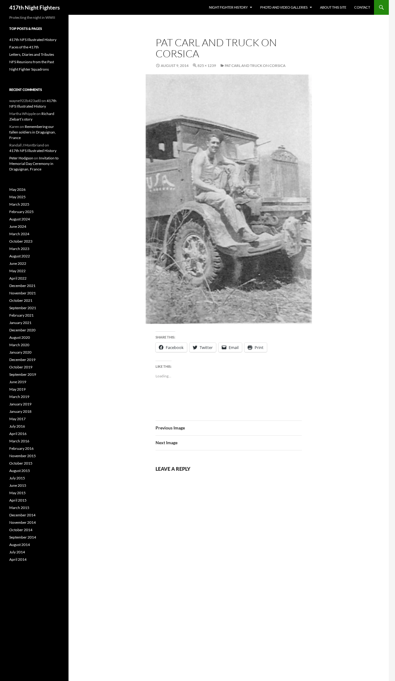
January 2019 (20, 404)
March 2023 (19, 248)
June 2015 (17, 485)
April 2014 (18, 559)
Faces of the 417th (24, 47)
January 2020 (20, 352)
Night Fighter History (228, 7)
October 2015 (20, 463)
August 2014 (19, 544)
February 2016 (21, 448)
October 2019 (20, 367)
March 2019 (19, 396)
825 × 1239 (207, 65)
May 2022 (17, 271)
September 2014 (22, 537)
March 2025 (19, 204)
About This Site (333, 7)
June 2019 (17, 381)
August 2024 (19, 219)
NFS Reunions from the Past (31, 61)
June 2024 (17, 226)
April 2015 (18, 500)
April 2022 (18, 278)
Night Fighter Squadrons (29, 69)
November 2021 (22, 293)
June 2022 (17, 263)
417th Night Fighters (34, 7)
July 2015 (17, 478)
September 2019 (22, 374)
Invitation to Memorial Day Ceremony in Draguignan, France (34, 163)
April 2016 (18, 433)
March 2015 (19, 507)
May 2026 (17, 189)
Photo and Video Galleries (284, 7)
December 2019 (22, 359)
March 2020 (19, 345)
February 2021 (21, 315)
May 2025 (17, 197)
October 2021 (20, 300)
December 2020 (22, 330)
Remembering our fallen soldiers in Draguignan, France (32, 132)
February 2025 (21, 211)
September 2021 (22, 308)
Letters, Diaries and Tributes (31, 54)
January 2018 (20, 411)
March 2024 (19, 234)
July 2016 (17, 426)
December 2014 (22, 515)
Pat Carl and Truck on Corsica (255, 65)
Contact (362, 7)
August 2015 (19, 470)
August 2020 (19, 337)
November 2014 (22, 522)
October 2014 (20, 529)
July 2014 (17, 552)
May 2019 (17, 389)
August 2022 (19, 256)
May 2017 (17, 418)
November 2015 (22, 455)
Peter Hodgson (21, 158)
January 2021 (20, 322)
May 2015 (17, 492)
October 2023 (20, 241)
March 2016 (19, 441)
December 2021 (22, 285)
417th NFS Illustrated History (32, 39)
